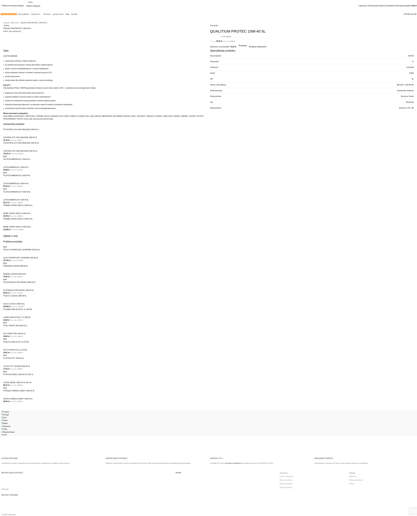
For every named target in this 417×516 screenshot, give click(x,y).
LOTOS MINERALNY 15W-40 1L (16, 167)
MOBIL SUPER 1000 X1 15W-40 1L (17, 213)
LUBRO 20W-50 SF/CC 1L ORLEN (16, 317)
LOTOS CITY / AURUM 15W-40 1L (16, 366)
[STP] (208, 423)
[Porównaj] (6, 133)
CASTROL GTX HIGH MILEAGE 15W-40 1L (20, 137)
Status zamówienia (286, 480)
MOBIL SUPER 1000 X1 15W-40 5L (17, 227)
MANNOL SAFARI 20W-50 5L (14, 274)
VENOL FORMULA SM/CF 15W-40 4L (18, 399)
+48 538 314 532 (409, 14)
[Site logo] (13, 6)
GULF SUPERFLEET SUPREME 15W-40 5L (20, 258)
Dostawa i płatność (286, 484)
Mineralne (15, 23)
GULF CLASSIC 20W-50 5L (14, 304)
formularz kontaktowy (233, 463)
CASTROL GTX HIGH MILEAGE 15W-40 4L (20, 151)
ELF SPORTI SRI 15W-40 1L (14, 333)
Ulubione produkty (286, 487)
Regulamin (353, 476)
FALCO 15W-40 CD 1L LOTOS (15, 350)
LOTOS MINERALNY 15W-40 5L (16, 200)
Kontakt (351, 484)
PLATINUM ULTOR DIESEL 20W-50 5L (18, 290)
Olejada (6, 23)
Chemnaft (214, 25)
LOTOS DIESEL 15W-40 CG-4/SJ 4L (17, 382)
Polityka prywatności (356, 480)
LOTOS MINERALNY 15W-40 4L (16, 183)
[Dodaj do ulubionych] (12, 133)
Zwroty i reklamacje (286, 476)
